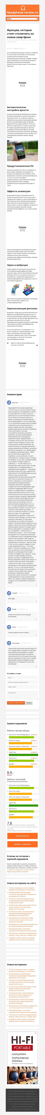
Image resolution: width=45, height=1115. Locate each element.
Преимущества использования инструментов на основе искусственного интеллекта (23, 925)
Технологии (22, 48)
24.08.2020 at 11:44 (22, 609)
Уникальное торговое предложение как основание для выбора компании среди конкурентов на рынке (21, 901)
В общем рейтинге (22, 836)
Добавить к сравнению (22, 844)
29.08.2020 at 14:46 (22, 627)
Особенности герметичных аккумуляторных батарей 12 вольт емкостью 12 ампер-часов (23, 934)
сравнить (34, 735)
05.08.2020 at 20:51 (24, 402)
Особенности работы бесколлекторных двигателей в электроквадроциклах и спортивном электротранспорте (21, 913)
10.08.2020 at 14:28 (23, 593)
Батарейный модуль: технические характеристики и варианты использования (22, 930)
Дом (13, 40)
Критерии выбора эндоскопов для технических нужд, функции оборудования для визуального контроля (22, 894)
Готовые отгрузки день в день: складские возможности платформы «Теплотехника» (22, 889)
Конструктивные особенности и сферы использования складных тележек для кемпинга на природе (21, 920)
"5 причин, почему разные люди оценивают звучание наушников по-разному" (21, 871)
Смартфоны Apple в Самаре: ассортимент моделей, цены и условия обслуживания (22, 939)
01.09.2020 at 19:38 (26, 643)
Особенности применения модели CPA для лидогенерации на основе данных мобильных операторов (22, 907)
